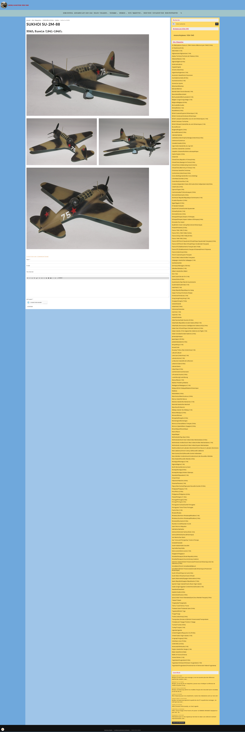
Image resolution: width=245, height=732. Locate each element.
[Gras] (28, 278)
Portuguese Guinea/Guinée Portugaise (183, 504)
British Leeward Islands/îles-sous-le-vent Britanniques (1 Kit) (190, 119)
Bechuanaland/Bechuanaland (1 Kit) (182, 97)
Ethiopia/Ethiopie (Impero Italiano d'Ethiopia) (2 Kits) (187, 219)
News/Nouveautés (171, 13)
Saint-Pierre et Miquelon (179, 526)
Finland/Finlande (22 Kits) (179, 227)
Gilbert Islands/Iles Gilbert (179, 271)
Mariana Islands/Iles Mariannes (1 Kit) (183, 402)
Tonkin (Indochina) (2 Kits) (180, 616)
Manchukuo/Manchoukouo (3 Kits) (182, 396)
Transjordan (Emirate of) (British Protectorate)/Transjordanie (190, 619)
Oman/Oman (176, 478)
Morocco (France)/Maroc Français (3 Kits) (184, 423)
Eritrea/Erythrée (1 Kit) (178, 211)
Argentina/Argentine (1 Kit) (180, 72)
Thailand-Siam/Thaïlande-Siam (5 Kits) (183, 608)
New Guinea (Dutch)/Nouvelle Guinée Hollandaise (186, 453)
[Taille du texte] (34, 278)
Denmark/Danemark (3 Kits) (180, 195)
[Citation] (40, 278)
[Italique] (30, 278)
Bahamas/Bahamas (178, 86)
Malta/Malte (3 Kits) (177, 393)
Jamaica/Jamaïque (177, 336)
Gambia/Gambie (177, 263)
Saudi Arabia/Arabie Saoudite (180, 545)
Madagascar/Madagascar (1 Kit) (181, 385)
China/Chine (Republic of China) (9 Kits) (183, 159)
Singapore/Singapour (178, 553)
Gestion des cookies (136, 730)
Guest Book (147, 13)
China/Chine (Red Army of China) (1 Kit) (183, 167)
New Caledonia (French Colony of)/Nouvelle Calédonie (188, 450)
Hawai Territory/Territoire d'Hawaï (182, 293)
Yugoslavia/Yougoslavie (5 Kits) (181, 660)
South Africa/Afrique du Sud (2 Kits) (182, 573)
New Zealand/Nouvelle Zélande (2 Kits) (183, 459)
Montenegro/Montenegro (179, 421)
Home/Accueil (68, 13)
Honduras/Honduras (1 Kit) (180, 295)
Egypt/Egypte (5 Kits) (178, 203)
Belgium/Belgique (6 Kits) (179, 102)
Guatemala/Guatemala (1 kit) (180, 284)
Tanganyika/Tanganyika (179, 603)
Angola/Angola (176, 67)
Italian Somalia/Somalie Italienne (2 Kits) (184, 333)
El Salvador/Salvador (178, 206)
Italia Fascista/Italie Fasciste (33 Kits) (182, 320)
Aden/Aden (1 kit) (177, 50)
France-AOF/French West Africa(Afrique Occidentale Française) (190, 244)
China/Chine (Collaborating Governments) (184, 165)
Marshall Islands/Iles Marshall (181, 404)
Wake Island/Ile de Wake (179, 652)
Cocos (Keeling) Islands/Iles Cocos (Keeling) (184, 176)
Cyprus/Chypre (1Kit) (178, 189)
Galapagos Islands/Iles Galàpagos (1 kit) (183, 260)
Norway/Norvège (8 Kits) (179, 470)
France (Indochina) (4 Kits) (179, 252)
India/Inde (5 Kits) (177, 306)
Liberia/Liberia (176, 366)
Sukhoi (57, 20)
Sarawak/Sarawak (177, 543)
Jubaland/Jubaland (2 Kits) (179, 342)
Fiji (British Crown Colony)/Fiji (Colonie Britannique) (187, 225)
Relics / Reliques (100, 13)
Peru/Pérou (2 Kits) (177, 491)
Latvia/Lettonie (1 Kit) (178, 358)
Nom (27, 259)
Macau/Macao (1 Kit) (178, 380)
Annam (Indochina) (177, 70)
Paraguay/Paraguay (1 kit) (179, 489)
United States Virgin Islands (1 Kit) (182, 635)
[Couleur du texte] (37, 278)
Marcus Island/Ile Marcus (179, 399)
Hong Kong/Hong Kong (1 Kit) (181, 298)
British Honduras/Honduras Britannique (184, 116)
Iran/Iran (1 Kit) (176, 312)
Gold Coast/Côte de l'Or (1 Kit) (180, 276)
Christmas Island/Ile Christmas (181, 170)
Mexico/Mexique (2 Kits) (179, 412)
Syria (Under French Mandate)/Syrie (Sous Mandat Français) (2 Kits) (191, 597)
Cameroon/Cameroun (178, 140)
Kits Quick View (158, 13)
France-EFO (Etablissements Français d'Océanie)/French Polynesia (191, 249)
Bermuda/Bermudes (178, 105)
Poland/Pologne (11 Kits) (179, 497)
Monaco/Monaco (177, 415)
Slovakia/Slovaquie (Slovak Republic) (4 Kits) (184, 556)
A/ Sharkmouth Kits (178, 48)
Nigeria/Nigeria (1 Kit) (178, 464)
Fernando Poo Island (178, 222)
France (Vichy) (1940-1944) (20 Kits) (182, 236)
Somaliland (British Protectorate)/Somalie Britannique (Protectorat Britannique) (192, 569)
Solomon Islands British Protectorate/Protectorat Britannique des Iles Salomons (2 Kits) (193, 562)
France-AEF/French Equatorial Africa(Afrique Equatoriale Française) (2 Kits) (194, 241)
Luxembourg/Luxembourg (180, 377)
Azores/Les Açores (177, 83)
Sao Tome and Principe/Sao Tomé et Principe (185, 540)
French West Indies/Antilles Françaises (183, 257)
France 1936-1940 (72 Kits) (179, 230)
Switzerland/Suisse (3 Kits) (179, 595)
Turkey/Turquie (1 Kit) (178, 627)
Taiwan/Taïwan (176, 600)
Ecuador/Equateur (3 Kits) (179, 200)
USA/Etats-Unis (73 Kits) (179, 641)
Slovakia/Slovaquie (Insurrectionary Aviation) (185, 559)
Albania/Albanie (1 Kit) (178, 59)
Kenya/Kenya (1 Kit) (177, 344)
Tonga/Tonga (176, 614)
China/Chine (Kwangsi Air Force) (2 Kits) (183, 162)
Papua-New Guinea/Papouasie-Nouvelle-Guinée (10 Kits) (188, 486)
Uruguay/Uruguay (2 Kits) (179, 638)
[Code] (53, 278)
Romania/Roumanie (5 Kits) (180, 521)
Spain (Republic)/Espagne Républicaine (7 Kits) (185, 581)
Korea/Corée (175, 347)
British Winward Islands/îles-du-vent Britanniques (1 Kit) (188, 124)
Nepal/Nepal (175, 434)
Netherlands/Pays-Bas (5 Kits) (180, 437)
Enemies (122, 13)
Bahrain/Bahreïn (177, 89)
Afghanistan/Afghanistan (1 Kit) (181, 53)
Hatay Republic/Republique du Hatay (183, 290)
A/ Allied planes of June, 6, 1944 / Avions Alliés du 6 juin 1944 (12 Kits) (192, 45)
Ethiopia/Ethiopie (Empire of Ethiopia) (183, 216)
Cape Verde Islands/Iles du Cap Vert (182, 146)
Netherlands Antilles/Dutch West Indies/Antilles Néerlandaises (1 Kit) (192, 442)
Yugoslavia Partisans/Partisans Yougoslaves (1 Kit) (187, 663)
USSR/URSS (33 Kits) (48, 20)
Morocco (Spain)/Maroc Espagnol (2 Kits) (184, 426)
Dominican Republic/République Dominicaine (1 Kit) (187, 197)
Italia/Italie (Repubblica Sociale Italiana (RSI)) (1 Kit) (186, 323)
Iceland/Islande (176, 304)
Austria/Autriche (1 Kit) (178, 80)
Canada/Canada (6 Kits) (179, 143)
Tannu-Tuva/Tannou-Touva (180, 605)
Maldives (174, 391)
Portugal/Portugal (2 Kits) (179, 499)
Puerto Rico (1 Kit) (177, 510)
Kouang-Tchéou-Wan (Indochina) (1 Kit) (183, 350)
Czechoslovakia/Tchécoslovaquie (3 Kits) (184, 192)
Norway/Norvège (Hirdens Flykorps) (182, 472)
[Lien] (44, 278)
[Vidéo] (51, 278)
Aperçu (60, 278)
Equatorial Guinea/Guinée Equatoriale (183, 208)
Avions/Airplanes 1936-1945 (184, 35)
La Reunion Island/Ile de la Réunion (182, 361)
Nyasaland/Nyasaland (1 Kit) (180, 475)
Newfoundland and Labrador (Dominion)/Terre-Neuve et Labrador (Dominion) (195, 448)
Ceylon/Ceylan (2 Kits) (178, 154)
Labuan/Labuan (176, 353)
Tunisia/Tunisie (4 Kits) (179, 625)
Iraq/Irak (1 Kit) (176, 314)
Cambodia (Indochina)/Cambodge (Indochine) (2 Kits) (187, 138)
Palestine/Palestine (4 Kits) (180, 480)
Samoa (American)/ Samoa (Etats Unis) (183, 532)
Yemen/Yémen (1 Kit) (178, 657)
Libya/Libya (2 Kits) (177, 369)
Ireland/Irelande (177, 317)
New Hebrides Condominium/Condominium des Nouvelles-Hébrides (192, 456)
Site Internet (29, 272)
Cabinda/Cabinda (177, 135)
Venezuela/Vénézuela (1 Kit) (180, 646)
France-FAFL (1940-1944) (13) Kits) (182, 233)
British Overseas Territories (180, 121)
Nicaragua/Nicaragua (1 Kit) (180, 461)
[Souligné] (32, 278)
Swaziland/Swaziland (178, 589)
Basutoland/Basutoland (179, 94)
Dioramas (113, 13)
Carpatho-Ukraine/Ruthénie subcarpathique (185, 151)
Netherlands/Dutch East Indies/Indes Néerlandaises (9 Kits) (189, 440)
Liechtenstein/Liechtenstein (180, 372)
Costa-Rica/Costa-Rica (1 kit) (180, 181)
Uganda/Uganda (177, 630)
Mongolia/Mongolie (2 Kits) (180, 418)
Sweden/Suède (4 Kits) (178, 592)
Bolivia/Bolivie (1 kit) (178, 108)
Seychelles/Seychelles (178, 548)
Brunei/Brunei (176, 127)
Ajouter (30, 306)
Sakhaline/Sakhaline (178, 529)
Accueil (28, 20)
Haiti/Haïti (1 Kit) (177, 287)
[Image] (48, 278)
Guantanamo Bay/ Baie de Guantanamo (184, 282)
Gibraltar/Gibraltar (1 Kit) (179, 268)
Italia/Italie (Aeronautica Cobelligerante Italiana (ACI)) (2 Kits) (190, 325)
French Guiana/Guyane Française (182, 255)
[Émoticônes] (55, 278)
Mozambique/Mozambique (180, 429)
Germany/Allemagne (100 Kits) (181, 265)
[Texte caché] (46, 278)
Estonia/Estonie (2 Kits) (179, 214)
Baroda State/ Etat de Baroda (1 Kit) (182, 91)
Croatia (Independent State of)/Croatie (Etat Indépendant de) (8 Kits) (192, 184)
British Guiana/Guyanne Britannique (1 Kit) (184, 113)
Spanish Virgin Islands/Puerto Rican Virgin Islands (187, 584)
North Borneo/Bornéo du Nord (181, 467)
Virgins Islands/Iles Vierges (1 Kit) (182, 649)
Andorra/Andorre (177, 64)
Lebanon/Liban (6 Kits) (178, 363)
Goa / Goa (175, 274)
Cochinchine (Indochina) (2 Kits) (181, 173)
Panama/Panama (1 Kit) (179, 483)
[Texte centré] (42, 278)
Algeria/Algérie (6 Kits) (178, 61)
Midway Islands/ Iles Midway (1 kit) (182, 410)
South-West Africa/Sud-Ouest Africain (183, 576)
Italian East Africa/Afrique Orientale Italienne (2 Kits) (187, 328)
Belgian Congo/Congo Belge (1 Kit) (182, 99)
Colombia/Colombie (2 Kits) (180, 178)
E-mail (28, 265)
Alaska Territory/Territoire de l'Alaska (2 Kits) (185, 56)
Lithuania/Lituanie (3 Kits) (179, 374)
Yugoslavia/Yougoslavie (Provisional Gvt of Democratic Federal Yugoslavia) (194, 665)
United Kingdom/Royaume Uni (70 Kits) (183, 633)
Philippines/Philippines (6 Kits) (181, 494)
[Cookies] (2, 729)
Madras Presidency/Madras (180, 382)
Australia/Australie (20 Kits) (180, 78)
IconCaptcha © (45, 303)
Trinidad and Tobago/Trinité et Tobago (183, 622)
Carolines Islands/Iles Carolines (181, 148)
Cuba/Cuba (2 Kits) (177, 187)
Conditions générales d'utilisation (122, 730)
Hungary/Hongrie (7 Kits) (179, 301)
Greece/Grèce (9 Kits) (178, 279)
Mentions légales (108, 730)
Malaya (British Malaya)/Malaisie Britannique (185, 388)
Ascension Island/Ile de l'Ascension (182, 75)
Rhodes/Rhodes (176, 513)
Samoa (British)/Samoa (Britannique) (183, 534)
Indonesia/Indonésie (178, 309)
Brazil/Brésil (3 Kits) (177, 110)
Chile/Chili (175, 157)
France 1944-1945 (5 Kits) (179, 238)
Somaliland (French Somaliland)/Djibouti (184, 566)
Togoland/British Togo (179, 611)
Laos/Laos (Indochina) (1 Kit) (180, 355)
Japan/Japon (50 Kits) (178, 339)
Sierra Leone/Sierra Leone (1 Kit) (181, 551)
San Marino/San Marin (178, 537)
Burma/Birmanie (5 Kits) (179, 132)
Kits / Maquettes (134, 13)
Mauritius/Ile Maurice (178, 407)
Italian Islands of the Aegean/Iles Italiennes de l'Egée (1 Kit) (189, 331)
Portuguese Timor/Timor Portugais (182, 507)
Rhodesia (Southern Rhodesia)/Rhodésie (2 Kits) (186, 518)
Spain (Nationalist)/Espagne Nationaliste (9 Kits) (186, 578)
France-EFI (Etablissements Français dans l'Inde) (186, 246)
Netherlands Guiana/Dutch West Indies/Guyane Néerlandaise (190, 445)
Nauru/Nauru (176, 431)
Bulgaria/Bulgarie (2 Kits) (179, 129)
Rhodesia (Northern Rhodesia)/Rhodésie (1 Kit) (185, 515)
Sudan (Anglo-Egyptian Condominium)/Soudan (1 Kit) (188, 586)
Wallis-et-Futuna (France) (179, 654)
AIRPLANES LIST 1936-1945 (83, 13)
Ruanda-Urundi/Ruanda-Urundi (181, 524)
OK (217, 24)
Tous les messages (178, 722)
